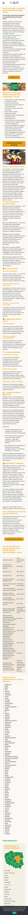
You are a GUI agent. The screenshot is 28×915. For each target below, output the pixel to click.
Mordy (6, 748)
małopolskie (7, 882)
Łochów (7, 731)
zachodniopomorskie (9, 906)
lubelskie (6, 877)
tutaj (9, 486)
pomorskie (7, 894)
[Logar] (14, 3)
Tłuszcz (7, 809)
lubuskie (6, 880)
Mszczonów (8, 751)
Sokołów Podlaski (9, 803)
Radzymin (7, 789)
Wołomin (7, 816)
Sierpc (6, 797)
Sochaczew (8, 801)
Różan (6, 791)
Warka (7, 811)
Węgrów (7, 815)
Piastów (7, 768)
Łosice (6, 734)
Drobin (7, 696)
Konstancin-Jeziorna (11, 720)
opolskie (6, 887)
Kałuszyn (7, 715)
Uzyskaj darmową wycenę (14, 144)
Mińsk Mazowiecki (10, 743)
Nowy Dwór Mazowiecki (11, 758)
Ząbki (6, 823)
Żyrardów (7, 833)
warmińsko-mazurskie (9, 901)
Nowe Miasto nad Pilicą (11, 756)
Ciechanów (8, 695)
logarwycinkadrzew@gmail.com (12, 35)
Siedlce (7, 796)
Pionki (6, 772)
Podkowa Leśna (9, 777)
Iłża (6, 712)
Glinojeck (7, 701)
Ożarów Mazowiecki (10, 765)
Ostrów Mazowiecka (10, 761)
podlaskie (6, 892)
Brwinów (7, 691)
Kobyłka (7, 719)
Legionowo (8, 727)
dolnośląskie (7, 870)
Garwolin (7, 700)
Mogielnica (8, 746)
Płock (6, 773)
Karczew (7, 717)
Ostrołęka (7, 760)
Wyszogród (8, 821)
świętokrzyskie (7, 899)
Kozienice (7, 724)
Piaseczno (8, 767)
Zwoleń (7, 832)
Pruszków (7, 779)
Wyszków (7, 820)
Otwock (7, 763)
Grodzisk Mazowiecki (11, 707)
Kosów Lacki (8, 722)
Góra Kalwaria (9, 703)
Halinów (7, 710)
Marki (6, 739)
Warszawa (8, 813)
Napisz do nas (14, 77)
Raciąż (7, 785)
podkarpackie (7, 889)
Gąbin (6, 698)
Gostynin (7, 705)
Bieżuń (6, 686)
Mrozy (6, 749)
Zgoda (14, 912)
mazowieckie (7, 884)
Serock (7, 794)
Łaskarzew (8, 725)
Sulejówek (7, 804)
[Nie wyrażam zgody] (26, 910)
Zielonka (7, 828)
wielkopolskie (7, 903)
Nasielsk (7, 755)
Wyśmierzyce (8, 818)
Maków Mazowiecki (10, 737)
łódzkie (6, 875)
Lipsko (6, 729)
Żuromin (7, 830)
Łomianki (7, 732)
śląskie (6, 896)
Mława (7, 744)
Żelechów (7, 827)
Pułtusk (7, 784)
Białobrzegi (8, 684)
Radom (7, 787)
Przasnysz (7, 780)
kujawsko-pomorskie (9, 873)
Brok (6, 689)
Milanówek (8, 741)
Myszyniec (8, 753)
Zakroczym (8, 825)
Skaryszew (8, 799)
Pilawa (6, 770)
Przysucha (8, 782)
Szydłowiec (8, 806)
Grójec (7, 708)
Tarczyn (7, 808)
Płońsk (7, 775)
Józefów (7, 713)
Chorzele (7, 693)
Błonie (6, 688)
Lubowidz (7, 736)
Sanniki (7, 792)
